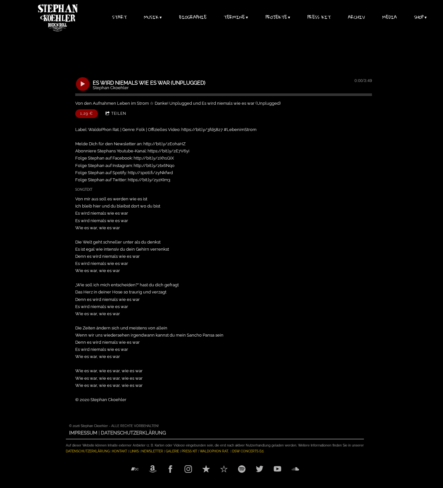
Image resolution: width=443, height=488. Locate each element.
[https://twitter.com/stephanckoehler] (259, 469)
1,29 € (86, 113)
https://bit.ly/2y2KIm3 (149, 179)
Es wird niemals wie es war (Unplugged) (241, 103)
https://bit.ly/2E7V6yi (168, 151)
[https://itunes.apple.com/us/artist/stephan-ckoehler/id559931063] (206, 469)
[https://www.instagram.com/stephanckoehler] (188, 469)
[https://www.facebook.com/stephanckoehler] (170, 469)
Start (119, 18)
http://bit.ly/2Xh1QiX (154, 158)
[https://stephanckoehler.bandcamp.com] (134, 469)
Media (389, 18)
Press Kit (319, 18)
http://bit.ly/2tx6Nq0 (154, 165)
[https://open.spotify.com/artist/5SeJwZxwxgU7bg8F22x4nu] (241, 469)
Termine (234, 18)
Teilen (118, 113)
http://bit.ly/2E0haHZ (164, 143)
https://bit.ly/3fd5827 (202, 129)
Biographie (193, 18)
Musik (151, 18)
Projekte (276, 18)
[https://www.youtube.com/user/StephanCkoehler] (277, 469)
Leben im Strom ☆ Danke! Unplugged (154, 103)
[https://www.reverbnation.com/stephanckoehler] (224, 469)
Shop (419, 18)
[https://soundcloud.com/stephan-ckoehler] (295, 469)
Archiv (356, 18)
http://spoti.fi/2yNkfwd (150, 172)
